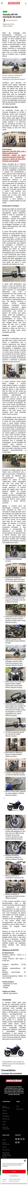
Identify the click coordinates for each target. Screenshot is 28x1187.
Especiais (4, 1113)
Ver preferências (14, 1176)
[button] (25, 1160)
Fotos (17, 1106)
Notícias (4, 1110)
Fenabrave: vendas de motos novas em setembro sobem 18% (14, 156)
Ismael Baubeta (12, 20)
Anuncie (4, 1147)
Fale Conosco (6, 1149)
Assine (4, 1140)
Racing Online (19, 1109)
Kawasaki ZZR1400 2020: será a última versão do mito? (14, 152)
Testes (5, 11)
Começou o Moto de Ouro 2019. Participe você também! (14, 160)
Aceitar (14, 1171)
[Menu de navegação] (2, 3)
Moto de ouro (5, 1119)
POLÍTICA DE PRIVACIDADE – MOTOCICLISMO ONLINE (6, 1155)
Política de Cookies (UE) (5, 1127)
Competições (5, 1116)
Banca (4, 1124)
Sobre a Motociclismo (6, 1107)
